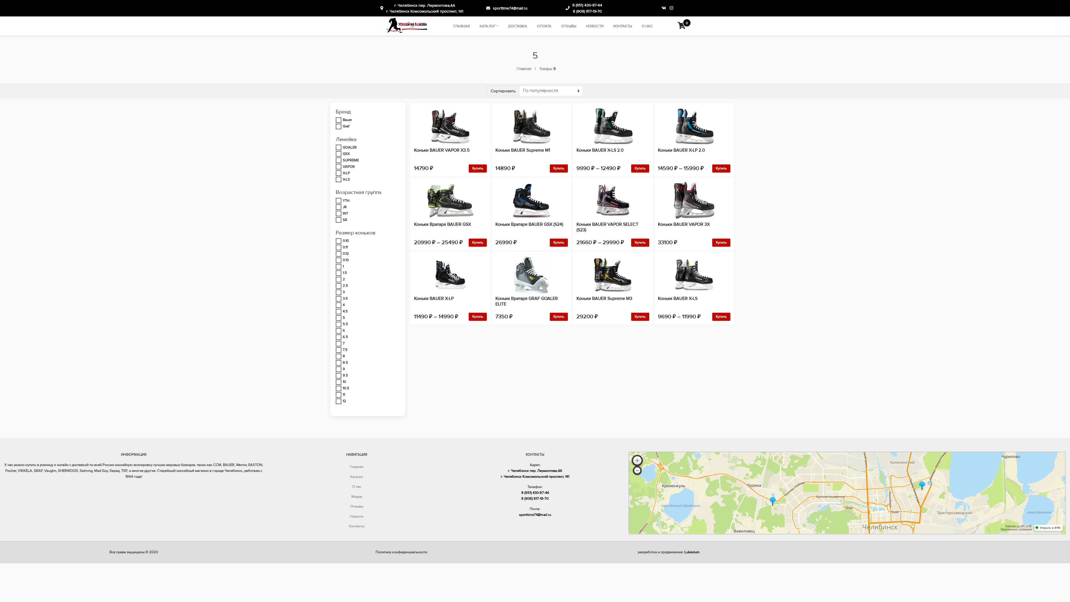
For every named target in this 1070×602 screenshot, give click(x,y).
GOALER (350, 147)
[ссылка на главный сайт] (406, 26)
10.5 (346, 388)
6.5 (345, 337)
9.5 (345, 375)
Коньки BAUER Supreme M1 (522, 150)
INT (345, 213)
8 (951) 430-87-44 (587, 5)
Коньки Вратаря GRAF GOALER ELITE (526, 301)
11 (344, 394)
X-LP (346, 173)
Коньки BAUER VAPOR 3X (684, 224)
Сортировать (503, 90)
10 (344, 382)
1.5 (345, 273)
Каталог (488, 26)
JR (345, 207)
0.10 (346, 241)
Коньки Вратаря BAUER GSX (442, 224)
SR (345, 220)
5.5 (345, 324)
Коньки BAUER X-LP (434, 298)
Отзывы (568, 26)
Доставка (517, 26)
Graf (346, 126)
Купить (477, 168)
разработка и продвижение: (669, 552)
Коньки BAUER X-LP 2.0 (681, 150)
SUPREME (351, 160)
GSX (346, 154)
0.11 (345, 247)
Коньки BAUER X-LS (677, 298)
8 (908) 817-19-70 (587, 11)
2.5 (345, 285)
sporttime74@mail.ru (510, 8)
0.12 (346, 253)
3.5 (345, 298)
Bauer (347, 120)
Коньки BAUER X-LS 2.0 (600, 150)
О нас (647, 26)
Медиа (356, 496)
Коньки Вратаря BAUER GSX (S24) (529, 224)
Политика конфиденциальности (401, 552)
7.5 (345, 350)
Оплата (544, 26)
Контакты (622, 26)
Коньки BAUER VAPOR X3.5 (442, 150)
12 (344, 401)
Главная (461, 26)
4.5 (345, 311)
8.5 (345, 362)
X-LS (346, 179)
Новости (595, 26)
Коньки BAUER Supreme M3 (604, 298)
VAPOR (349, 166)
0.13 (346, 260)
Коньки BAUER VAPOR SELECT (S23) (607, 227)
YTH (346, 200)
